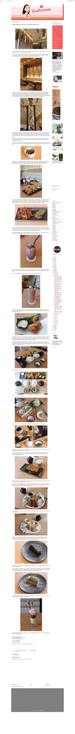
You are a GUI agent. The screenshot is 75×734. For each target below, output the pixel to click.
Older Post (48, 684)
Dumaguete (54, 218)
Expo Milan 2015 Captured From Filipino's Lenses (58, 288)
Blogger (43, 710)
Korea (53, 224)
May (55, 318)
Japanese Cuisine (17, 651)
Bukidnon (53, 210)
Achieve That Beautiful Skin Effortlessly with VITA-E (58, 279)
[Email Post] (29, 650)
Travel (54, 31)
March (55, 321)
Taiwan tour (54, 239)
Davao (53, 217)
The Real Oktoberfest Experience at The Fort (57, 298)
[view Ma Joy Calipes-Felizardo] (57, 186)
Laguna (53, 226)
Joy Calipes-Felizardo (56, 59)
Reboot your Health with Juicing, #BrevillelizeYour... (58, 300)
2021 (54, 264)
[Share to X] (33, 650)
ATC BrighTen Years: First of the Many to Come (58, 286)
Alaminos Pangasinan (55, 202)
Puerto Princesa (54, 232)
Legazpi (53, 227)
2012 (54, 327)
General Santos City (55, 219)
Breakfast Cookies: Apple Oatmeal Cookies (57, 281)
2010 (54, 330)
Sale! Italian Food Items (56, 42)
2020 (54, 265)
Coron (53, 216)
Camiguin (53, 213)
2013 (54, 326)
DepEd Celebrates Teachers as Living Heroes (58, 303)
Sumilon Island (54, 235)
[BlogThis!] (32, 650)
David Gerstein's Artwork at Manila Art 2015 (58, 292)
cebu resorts (54, 240)
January (55, 323)
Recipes (54, 29)
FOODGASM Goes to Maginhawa (57, 305)
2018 (54, 268)
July (55, 316)
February (55, 322)
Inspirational (55, 44)
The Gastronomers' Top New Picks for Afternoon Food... (58, 311)
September (56, 313)
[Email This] (31, 650)
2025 (54, 259)
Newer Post (14, 684)
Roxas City (54, 234)
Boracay (53, 209)
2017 (54, 269)
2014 (54, 325)
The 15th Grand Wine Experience (57, 290)
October (55, 275)
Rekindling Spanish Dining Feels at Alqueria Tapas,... (58, 294)
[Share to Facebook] (34, 650)
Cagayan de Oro (54, 212)
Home (31, 684)
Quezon (53, 233)
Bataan (53, 205)
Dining (54, 33)
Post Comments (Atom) (19, 686)
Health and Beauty (56, 38)
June (55, 317)
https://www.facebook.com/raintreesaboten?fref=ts (25, 643)
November (55, 274)
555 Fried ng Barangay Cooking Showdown (57, 296)
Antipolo (53, 204)
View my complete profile (56, 72)
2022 (54, 263)
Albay (53, 203)
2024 (54, 260)
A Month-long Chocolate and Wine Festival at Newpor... (58, 307)
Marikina (53, 228)
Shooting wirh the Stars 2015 (58, 282)
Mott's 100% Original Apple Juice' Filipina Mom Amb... (58, 277)
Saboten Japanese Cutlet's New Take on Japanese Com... (58, 309)
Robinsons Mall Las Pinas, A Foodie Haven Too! (58, 284)
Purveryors (55, 36)
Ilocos (53, 220)
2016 (54, 270)
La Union (53, 225)
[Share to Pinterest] (35, 650)
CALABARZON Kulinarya (56, 211)
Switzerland (54, 236)
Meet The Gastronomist (56, 47)
